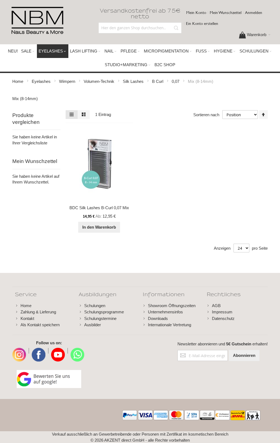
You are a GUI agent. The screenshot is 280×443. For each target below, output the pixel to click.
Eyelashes (42, 81)
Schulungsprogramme (104, 312)
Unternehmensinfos (165, 312)
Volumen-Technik (99, 81)
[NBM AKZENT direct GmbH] (37, 20)
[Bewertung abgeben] (49, 379)
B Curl (158, 81)
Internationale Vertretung (169, 324)
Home (18, 81)
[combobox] (140, 27)
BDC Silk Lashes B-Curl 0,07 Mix (99, 207)
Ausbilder (92, 324)
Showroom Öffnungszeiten (172, 305)
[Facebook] (38, 350)
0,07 (176, 81)
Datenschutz (223, 318)
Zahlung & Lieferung (38, 312)
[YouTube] (58, 350)
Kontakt (27, 318)
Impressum (222, 312)
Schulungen (94, 305)
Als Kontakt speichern (40, 324)
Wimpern (67, 81)
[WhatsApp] (77, 350)
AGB (216, 305)
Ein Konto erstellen (202, 23)
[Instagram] (19, 350)
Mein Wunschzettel (225, 12)
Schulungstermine (100, 318)
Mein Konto (196, 12)
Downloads (158, 318)
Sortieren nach (206, 114)
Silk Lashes (134, 81)
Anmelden (253, 12)
